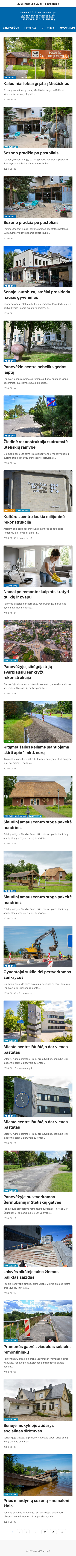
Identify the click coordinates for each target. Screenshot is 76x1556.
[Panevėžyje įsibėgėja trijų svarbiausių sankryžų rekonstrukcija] (38, 641)
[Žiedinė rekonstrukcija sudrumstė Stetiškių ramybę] (38, 416)
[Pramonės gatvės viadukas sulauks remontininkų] (38, 1321)
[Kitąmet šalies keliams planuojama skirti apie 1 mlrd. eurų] (38, 722)
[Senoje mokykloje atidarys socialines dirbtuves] (38, 1400)
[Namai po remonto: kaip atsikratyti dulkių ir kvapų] (38, 566)
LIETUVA (9, 741)
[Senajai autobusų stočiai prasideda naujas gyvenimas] (38, 266)
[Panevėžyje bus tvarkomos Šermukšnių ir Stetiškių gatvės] (38, 1171)
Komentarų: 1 (25, 538)
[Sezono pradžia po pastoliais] (38, 127)
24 (45, 1531)
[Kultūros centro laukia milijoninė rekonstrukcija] (38, 491)
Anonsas (10, 78)
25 (53, 1531)
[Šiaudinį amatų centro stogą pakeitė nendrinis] (38, 797)
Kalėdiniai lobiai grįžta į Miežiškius (36, 83)
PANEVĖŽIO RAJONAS (15, 816)
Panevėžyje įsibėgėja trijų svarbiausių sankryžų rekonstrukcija (28, 672)
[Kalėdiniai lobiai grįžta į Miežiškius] (38, 58)
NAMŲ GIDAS (11, 586)
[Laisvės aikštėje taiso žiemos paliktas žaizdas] (38, 1246)
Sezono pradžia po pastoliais (31, 153)
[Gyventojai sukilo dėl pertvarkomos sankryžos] (38, 946)
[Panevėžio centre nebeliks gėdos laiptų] (38, 341)
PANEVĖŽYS (10, 147)
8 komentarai (25, 993)
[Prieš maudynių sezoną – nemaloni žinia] (38, 1475)
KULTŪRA (9, 511)
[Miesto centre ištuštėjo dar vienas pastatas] (38, 1021)
